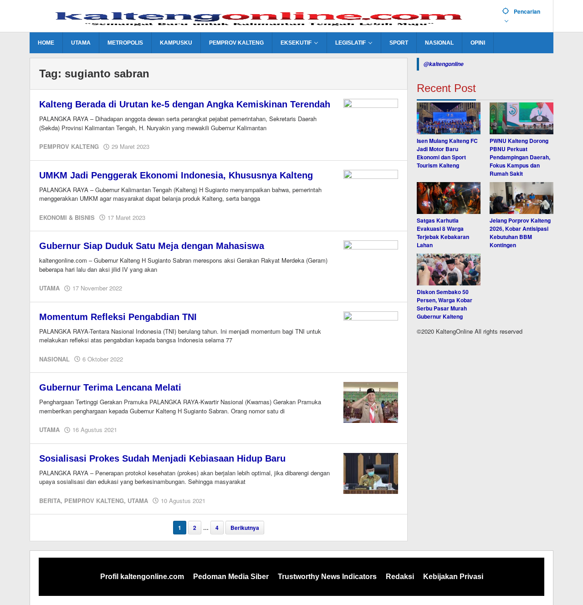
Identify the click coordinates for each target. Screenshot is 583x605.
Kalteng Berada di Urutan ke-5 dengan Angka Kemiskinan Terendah (184, 104)
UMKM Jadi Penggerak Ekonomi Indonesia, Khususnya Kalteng (176, 175)
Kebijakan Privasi (453, 576)
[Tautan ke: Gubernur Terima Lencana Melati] (370, 401)
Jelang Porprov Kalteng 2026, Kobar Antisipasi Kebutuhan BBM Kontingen (520, 232)
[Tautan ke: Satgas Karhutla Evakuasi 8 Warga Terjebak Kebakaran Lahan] (449, 198)
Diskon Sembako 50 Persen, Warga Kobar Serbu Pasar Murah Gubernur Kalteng (444, 304)
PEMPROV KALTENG (69, 146)
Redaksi (400, 576)
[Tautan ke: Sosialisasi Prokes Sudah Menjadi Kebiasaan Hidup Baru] (370, 472)
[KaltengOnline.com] (262, 17)
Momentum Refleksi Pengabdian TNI (118, 317)
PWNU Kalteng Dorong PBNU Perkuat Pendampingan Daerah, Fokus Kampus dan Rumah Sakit (520, 157)
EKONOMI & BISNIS (67, 217)
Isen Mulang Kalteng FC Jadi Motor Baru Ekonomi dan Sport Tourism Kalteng (447, 153)
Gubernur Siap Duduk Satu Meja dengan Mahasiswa (151, 246)
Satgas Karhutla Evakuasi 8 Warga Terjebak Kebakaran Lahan (443, 232)
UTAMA (49, 288)
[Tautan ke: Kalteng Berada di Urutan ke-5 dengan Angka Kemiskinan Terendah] (370, 118)
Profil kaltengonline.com (142, 576)
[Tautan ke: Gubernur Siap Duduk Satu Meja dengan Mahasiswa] (370, 260)
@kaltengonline (444, 64)
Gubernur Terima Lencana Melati (110, 387)
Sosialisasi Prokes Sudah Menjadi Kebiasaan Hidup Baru (162, 458)
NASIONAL (54, 359)
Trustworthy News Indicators (327, 576)
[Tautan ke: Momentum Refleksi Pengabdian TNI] (370, 331)
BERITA (50, 500)
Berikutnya (244, 528)
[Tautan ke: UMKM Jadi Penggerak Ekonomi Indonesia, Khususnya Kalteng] (370, 189)
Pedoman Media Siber (231, 576)
